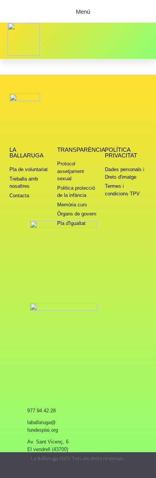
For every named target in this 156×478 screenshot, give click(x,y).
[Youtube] (93, 471)
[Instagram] (63, 471)
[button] (141, 40)
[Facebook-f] (78, 471)
